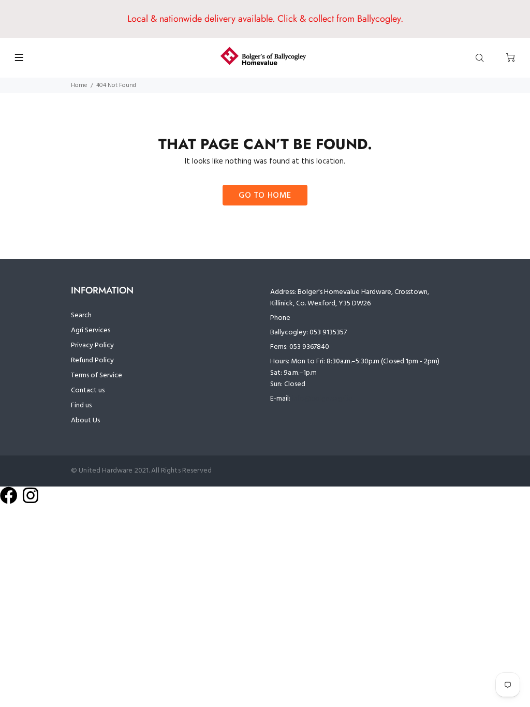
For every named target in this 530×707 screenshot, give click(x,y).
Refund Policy (92, 360)
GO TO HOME (265, 195)
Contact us (88, 390)
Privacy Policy (92, 345)
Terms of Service (96, 375)
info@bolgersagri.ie (322, 399)
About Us (85, 420)
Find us (81, 405)
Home (79, 85)
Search (81, 315)
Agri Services (90, 330)
